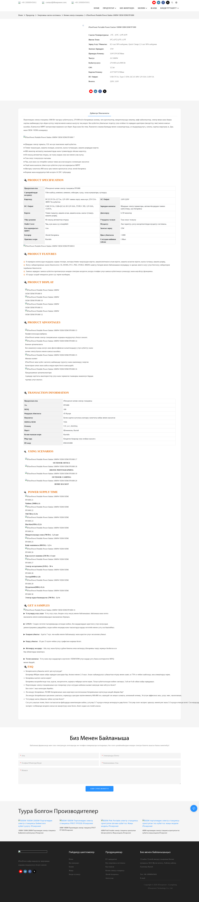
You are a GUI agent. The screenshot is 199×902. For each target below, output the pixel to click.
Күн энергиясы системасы (115, 863)
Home (20, 15)
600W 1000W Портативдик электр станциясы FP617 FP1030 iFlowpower (78, 829)
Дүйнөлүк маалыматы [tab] (99, 113)
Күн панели (109, 867)
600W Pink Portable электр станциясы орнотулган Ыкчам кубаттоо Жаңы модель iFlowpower (118, 832)
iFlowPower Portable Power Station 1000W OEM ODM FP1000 (110, 15)
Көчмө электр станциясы (73, 15)
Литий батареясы (112, 874)
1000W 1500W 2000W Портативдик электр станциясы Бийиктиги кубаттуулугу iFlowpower (37, 832)
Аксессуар (109, 878)
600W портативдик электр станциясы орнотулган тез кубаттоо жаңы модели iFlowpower (161, 832)
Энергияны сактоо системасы (49, 15)
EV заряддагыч (111, 859)
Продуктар (30, 15)
